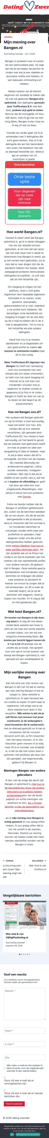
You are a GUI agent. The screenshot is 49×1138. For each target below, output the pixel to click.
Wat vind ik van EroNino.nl (37, 865)
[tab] (19, 954)
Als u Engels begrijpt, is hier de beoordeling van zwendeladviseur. (24, 806)
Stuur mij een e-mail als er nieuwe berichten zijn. (23, 1095)
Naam (9, 1030)
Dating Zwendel (16, 54)
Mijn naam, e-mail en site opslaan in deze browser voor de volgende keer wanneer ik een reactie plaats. (25, 1068)
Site (7, 1057)
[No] (46, 1130)
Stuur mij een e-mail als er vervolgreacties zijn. (19, 1082)
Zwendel (8, 37)
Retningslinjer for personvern (28, 1134)
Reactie (10, 990)
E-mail (9, 1044)
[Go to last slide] (7, 926)
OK (12, 1134)
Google (27, 496)
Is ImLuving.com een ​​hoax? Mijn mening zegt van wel (12, 869)
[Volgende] (42, 926)
